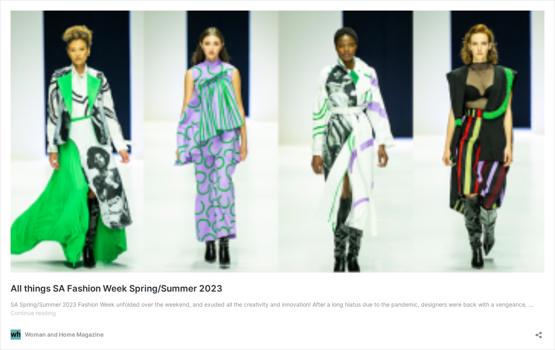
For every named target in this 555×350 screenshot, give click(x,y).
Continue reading (33, 312)
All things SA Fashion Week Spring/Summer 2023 (116, 288)
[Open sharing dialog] (538, 332)
